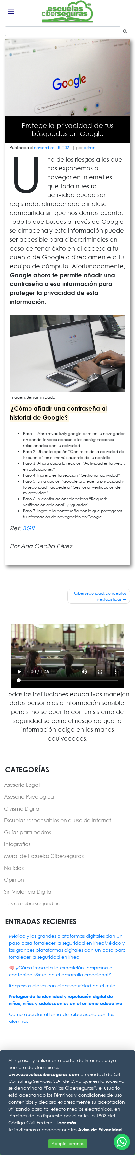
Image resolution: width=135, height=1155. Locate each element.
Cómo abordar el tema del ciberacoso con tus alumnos (61, 1017)
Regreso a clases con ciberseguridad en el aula (62, 985)
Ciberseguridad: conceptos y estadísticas (100, 596)
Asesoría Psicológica (29, 796)
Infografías (17, 844)
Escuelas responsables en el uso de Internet (57, 820)
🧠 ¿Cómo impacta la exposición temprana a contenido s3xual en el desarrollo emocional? (61, 971)
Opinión (14, 879)
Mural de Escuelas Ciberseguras (44, 855)
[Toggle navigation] (11, 12)
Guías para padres (27, 832)
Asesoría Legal (22, 784)
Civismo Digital (22, 808)
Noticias (14, 867)
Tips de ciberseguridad (32, 903)
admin (89, 147)
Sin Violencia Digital (28, 891)
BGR (29, 528)
